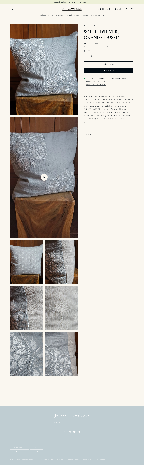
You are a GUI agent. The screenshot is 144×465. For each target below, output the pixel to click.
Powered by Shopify (35, 460)
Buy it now (109, 70)
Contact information (101, 459)
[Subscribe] (89, 422)
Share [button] (88, 134)
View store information (96, 84)
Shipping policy (86, 459)
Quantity (87, 51)
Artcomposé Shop (22, 460)
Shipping (87, 47)
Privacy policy (60, 459)
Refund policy (49, 459)
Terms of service (73, 459)
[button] (12, 9)
